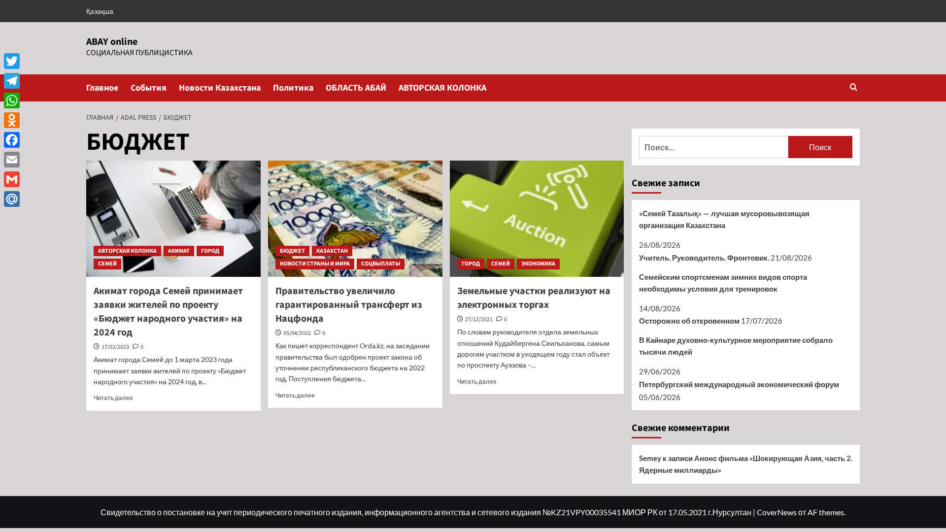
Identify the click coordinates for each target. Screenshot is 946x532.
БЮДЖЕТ (292, 251)
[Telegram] (12, 81)
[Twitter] (12, 61)
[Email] (12, 159)
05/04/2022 (297, 333)
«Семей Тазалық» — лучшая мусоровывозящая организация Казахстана (724, 219)
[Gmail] (12, 179)
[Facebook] (12, 140)
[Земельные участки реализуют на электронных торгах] (537, 219)
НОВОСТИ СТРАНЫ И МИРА (315, 264)
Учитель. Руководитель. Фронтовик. (704, 257)
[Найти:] (713, 147)
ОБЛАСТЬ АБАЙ (356, 88)
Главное (102, 88)
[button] (853, 88)
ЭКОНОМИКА (538, 264)
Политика (293, 88)
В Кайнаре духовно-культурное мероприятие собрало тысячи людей (736, 345)
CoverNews (777, 512)
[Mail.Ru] (12, 199)
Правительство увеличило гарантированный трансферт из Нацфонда (348, 305)
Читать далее (113, 397)
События (149, 88)
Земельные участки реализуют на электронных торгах (533, 298)
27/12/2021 (479, 319)
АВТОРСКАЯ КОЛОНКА (442, 88)
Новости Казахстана (220, 88)
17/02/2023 (115, 347)
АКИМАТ (179, 251)
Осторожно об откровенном (689, 320)
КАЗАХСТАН (332, 251)
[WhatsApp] (12, 100)
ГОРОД (210, 251)
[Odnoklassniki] (12, 120)
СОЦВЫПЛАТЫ (380, 264)
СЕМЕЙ (107, 264)
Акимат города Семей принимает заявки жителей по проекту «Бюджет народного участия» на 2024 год (168, 311)
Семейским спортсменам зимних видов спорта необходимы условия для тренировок (723, 282)
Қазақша (99, 11)
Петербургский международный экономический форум (739, 384)
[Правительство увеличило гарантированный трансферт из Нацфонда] (355, 219)
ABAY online (111, 42)
